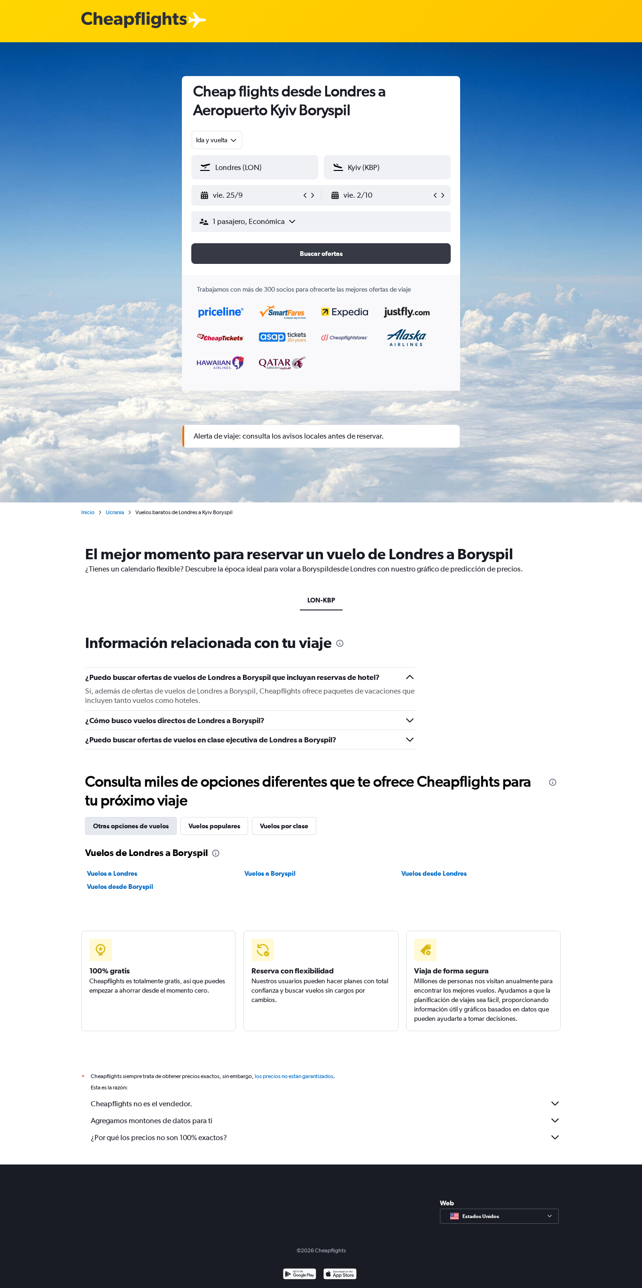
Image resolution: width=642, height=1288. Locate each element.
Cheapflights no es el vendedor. (141, 1103)
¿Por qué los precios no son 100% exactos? (159, 1137)
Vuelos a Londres (112, 873)
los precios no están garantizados (294, 1076)
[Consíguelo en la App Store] (340, 1275)
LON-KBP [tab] (321, 600)
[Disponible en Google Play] (300, 1275)
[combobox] (217, 140)
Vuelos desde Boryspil (120, 886)
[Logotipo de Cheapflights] (134, 20)
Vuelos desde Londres (434, 873)
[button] (250, 195)
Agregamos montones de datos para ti (151, 1120)
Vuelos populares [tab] (214, 826)
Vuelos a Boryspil (270, 873)
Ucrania (115, 512)
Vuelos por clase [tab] (284, 826)
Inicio (87, 512)
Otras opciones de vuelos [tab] (131, 826)
